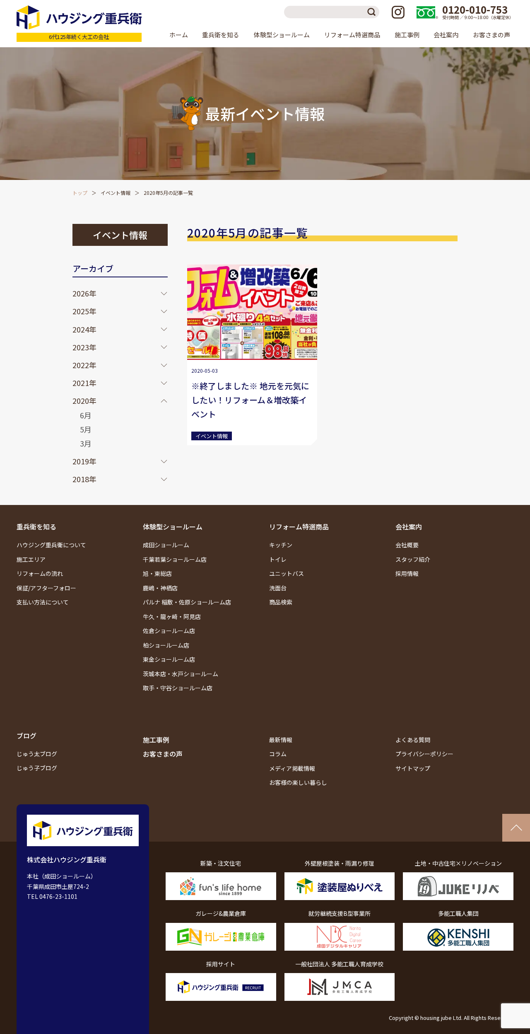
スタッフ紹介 (412, 559)
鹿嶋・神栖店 (160, 588)
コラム (278, 754)
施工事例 (407, 34)
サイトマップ (412, 768)
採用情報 (407, 573)
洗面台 (278, 588)
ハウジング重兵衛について (51, 545)
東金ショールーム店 (169, 659)
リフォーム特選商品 (299, 527)
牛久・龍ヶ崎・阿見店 (172, 616)
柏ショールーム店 (166, 645)
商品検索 (280, 602)
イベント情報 (115, 192)
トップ (79, 192)
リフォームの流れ (40, 573)
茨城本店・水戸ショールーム (180, 674)
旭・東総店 (157, 573)
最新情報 (280, 739)
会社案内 (408, 527)
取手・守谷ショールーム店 (177, 688)
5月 (86, 429)
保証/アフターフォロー (46, 588)
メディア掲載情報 (292, 768)
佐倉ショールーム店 (169, 630)
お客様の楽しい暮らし (298, 782)
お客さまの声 (491, 34)
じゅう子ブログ (37, 768)
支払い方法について (43, 602)
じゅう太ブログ (37, 754)
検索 (373, 12)
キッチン (280, 545)
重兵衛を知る (36, 527)
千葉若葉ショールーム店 (175, 559)
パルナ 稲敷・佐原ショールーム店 (187, 602)
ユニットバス (286, 573)
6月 (86, 415)
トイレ (278, 559)
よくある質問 (412, 739)
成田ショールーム (166, 545)
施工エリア (31, 559)
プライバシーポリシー (424, 754)
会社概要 (407, 545)
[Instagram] (397, 12)
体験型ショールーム (172, 527)
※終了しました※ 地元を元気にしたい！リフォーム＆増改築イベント (250, 400)
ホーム (178, 34)
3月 (86, 443)
